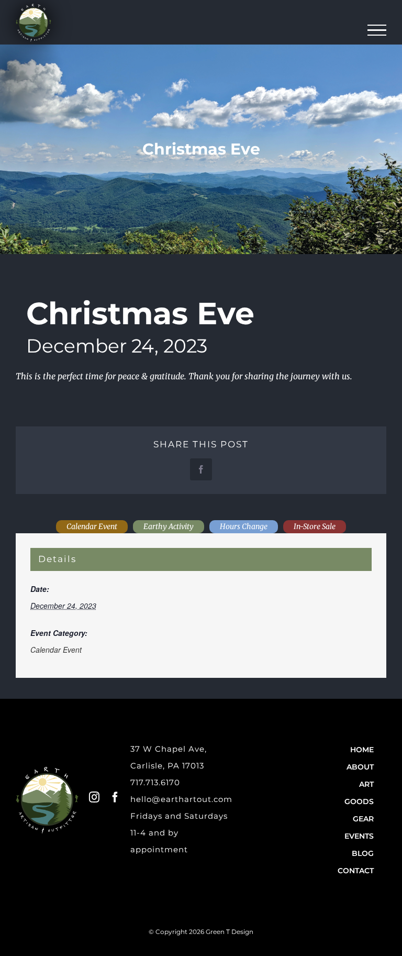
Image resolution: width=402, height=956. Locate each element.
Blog (363, 853)
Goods (359, 801)
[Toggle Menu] (377, 30)
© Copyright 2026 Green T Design (201, 932)
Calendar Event (56, 649)
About (360, 767)
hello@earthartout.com (181, 799)
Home (362, 749)
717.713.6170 (155, 782)
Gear (363, 818)
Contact (356, 870)
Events (359, 836)
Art (366, 784)
